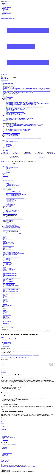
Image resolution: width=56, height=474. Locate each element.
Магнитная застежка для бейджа (10, 291)
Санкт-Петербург (7, 7)
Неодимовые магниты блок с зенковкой (12, 88)
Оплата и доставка (7, 149)
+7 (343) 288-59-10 (27, 153)
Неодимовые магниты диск (9, 89)
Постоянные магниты (8, 242)
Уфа (4, 14)
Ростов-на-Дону (7, 13)
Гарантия (5, 454)
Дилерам (8, 146)
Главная (2, 330)
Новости (8, 142)
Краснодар (5, 8)
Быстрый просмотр (5, 355)
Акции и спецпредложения (9, 444)
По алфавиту (12, 338)
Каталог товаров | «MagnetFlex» (12, 330)
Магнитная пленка (7, 268)
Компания (5, 140)
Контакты (5, 150)
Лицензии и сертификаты (12, 141)
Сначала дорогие (7, 343)
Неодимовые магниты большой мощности (40, 91)
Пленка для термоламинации (10, 275)
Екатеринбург (6, 6)
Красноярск (6, 9)
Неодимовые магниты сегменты (25, 92)
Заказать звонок (4, 80)
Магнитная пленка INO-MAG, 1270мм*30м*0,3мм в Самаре (15, 357)
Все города (42, 157)
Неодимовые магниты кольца (23, 89)
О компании (6, 436)
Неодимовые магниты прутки (10, 92)
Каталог (2, 178)
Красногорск (6, 3)
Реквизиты (8, 144)
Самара (7, 1)
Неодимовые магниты (8, 87)
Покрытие (3, 349)
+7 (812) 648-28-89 (38, 153)
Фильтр (2, 337)
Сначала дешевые (7, 342)
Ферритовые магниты (8, 97)
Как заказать (9, 145)
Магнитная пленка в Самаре (26, 330)
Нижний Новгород (7, 12)
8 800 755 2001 (4, 153)
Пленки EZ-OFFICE (8, 281)
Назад (7, 183)
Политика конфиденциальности (8, 466)
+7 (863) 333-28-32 (14, 157)
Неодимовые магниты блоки (37, 89)
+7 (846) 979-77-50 (5, 78)
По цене (17, 338)
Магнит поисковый (45, 88)
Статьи (5, 147)
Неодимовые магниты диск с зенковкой (31, 88)
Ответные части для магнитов (10, 94)
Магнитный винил (7, 249)
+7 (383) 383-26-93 (50, 153)
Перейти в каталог (5, 472)
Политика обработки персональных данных (26, 466)
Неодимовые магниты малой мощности (20, 91)
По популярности (5, 338)
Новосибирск (6, 10)
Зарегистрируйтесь (5, 161)
